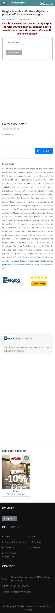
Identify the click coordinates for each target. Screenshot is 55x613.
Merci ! (8, 536)
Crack (16, 490)
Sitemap (35, 547)
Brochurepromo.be (31, 606)
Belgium (8, 518)
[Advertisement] (24, 309)
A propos (36, 541)
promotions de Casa (11, 264)
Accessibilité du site (15, 541)
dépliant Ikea (19, 261)
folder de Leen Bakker (37, 261)
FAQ (33, 536)
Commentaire (39, 283)
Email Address (12, 42)
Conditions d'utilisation (9, 555)
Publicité (9, 547)
